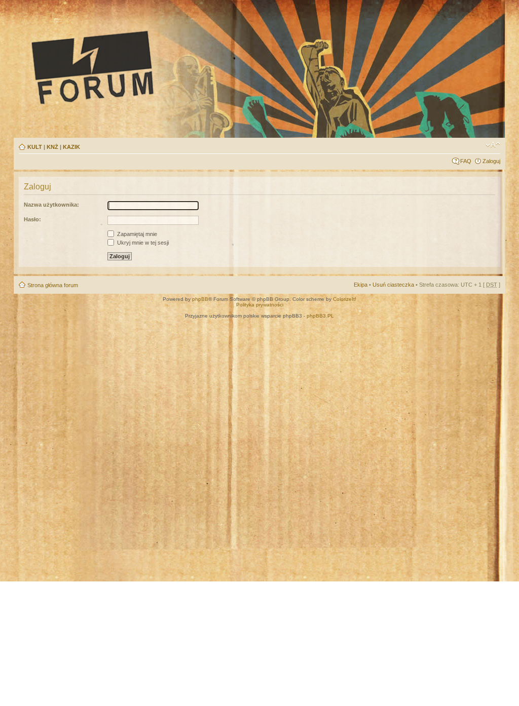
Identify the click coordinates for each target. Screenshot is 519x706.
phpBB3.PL (320, 316)
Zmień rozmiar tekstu (493, 144)
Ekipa (360, 285)
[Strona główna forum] (186, 67)
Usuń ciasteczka (393, 285)
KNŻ (52, 147)
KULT (34, 147)
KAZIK (71, 147)
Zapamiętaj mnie (136, 234)
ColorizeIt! (344, 299)
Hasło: (32, 219)
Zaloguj (491, 161)
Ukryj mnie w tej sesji (142, 243)
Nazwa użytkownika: (51, 205)
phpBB (200, 299)
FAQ (465, 161)
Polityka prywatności (259, 304)
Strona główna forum (52, 285)
